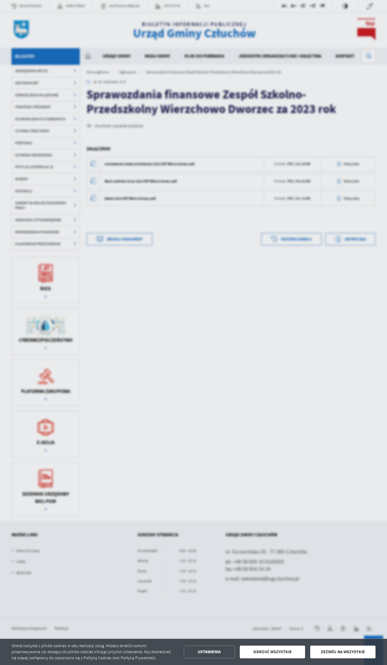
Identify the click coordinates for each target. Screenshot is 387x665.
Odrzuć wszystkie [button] (272, 652)
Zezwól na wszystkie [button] (343, 652)
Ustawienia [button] (209, 652)
